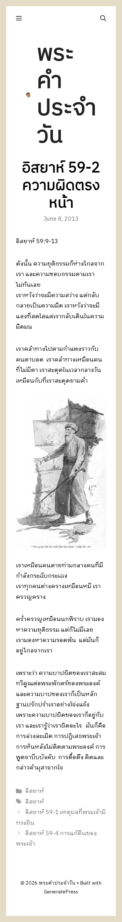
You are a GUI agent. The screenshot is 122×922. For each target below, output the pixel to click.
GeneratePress (61, 892)
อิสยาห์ (34, 791)
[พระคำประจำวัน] (28, 95)
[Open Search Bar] (103, 18)
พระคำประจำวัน (66, 94)
